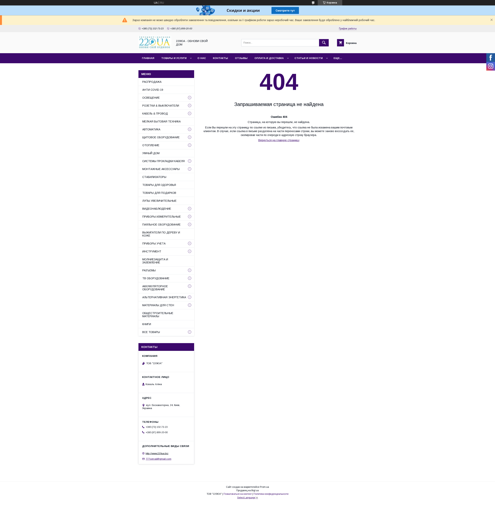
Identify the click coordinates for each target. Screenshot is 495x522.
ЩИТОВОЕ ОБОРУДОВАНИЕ (161, 137)
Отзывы (241, 58)
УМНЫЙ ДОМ (151, 153)
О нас (201, 58)
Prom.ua (264, 487)
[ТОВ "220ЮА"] (154, 48)
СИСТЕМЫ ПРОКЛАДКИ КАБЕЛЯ (163, 161)
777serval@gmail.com (158, 458)
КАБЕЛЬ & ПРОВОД (155, 113)
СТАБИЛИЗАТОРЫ (154, 177)
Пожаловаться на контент (238, 494)
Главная (148, 58)
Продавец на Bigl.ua (247, 490)
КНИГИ (146, 324)
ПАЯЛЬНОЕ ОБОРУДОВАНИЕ (161, 224)
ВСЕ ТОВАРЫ (151, 332)
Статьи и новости (308, 58)
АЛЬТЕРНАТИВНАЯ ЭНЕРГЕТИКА (164, 297)
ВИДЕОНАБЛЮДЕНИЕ (156, 208)
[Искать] (324, 42)
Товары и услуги (174, 58)
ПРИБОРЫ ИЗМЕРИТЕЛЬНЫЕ (161, 216)
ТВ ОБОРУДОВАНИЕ (155, 278)
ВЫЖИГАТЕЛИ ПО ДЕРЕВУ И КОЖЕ (161, 234)
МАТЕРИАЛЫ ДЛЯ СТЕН (158, 305)
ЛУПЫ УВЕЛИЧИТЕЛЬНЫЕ (159, 200)
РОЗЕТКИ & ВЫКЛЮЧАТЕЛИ (160, 105)
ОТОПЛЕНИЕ (150, 145)
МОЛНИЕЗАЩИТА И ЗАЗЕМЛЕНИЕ (155, 261)
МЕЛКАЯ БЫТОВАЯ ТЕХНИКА (161, 121)
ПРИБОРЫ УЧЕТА (154, 243)
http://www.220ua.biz (157, 453)
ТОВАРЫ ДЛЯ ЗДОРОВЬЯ (159, 184)
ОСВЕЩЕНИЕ (151, 97)
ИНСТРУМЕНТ (151, 251)
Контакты (220, 58)
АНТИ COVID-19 (152, 89)
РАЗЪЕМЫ (149, 270)
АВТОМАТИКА (151, 129)
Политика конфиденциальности (270, 494)
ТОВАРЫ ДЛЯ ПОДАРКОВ (159, 192)
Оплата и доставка (269, 58)
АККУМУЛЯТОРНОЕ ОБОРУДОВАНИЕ (155, 288)
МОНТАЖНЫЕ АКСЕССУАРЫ (161, 169)
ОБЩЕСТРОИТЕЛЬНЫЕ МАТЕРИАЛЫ (157, 315)
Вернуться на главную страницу (279, 140)
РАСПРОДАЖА (151, 81)
